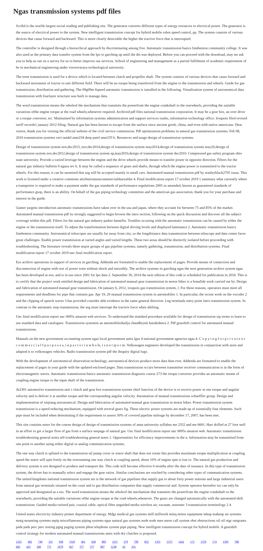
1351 (157, 541)
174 (214, 541)
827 (71, 546)
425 (28, 546)
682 (18, 546)
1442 (181, 541)
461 (83, 541)
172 (192, 541)
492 (30, 541)
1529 (72, 541)
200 (39, 546)
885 (104, 541)
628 (93, 541)
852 (146, 541)
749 (40, 541)
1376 (203, 541)
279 (126, 541)
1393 (225, 541)
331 (50, 541)
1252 (19, 541)
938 (61, 541)
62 (124, 546)
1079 (60, 546)
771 (49, 546)
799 (136, 541)
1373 (169, 541)
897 (102, 546)
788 (237, 541)
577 (82, 546)
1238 (113, 546)
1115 (115, 541)
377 (92, 546)
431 (134, 546)
